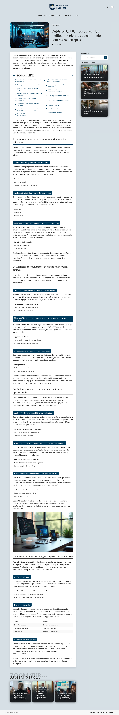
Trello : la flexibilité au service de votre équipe (27, 89)
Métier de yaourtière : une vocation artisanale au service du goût (94, 93)
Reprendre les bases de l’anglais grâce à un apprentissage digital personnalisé (65, 696)
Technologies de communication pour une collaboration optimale (26, 99)
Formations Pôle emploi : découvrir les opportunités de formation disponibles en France (94, 75)
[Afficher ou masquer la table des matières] (53, 75)
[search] (107, 7)
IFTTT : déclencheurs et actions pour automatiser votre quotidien (58, 90)
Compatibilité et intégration (55, 112)
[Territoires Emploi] (59, 7)
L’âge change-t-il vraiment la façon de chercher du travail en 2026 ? (93, 111)
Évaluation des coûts (53, 109)
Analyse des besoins (53, 105)
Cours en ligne (19, 691)
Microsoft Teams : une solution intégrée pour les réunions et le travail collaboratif (29, 109)
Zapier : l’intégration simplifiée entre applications (57, 85)
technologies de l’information (28, 55)
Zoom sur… (25, 677)
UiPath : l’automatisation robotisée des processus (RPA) (58, 96)
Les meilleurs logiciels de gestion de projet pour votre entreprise (28, 80)
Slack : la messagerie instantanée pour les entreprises (28, 104)
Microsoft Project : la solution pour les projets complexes (29, 94)
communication (53, 55)
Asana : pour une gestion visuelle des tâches (29, 85)
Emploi (87, 89)
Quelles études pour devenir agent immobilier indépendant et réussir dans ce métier (42, 694)
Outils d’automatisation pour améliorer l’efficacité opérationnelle (56, 80)
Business (56, 25)
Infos (87, 71)
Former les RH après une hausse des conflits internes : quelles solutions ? (20, 696)
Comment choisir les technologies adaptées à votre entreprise (58, 101)
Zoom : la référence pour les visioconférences (24, 114)
